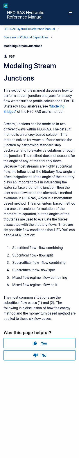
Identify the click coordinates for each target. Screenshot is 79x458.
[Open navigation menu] (70, 12)
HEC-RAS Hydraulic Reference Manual (25, 15)
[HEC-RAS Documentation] (6, 6)
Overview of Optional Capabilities (26, 37)
